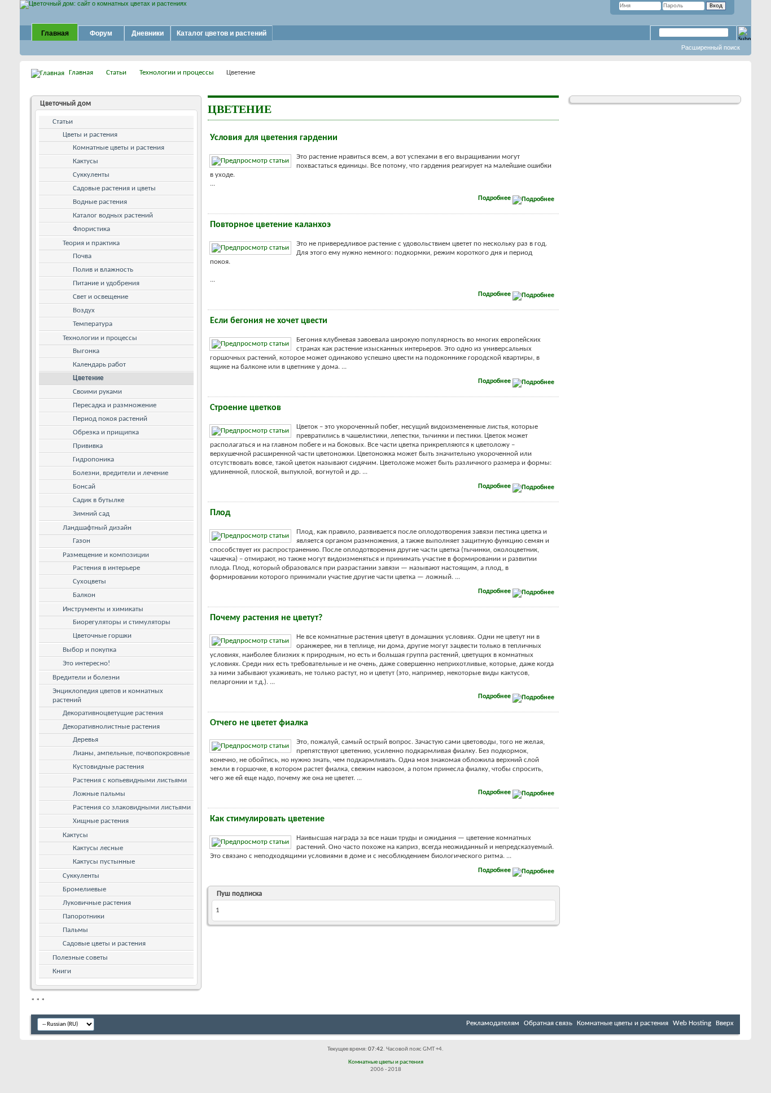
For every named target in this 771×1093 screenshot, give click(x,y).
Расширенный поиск (710, 47)
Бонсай (84, 486)
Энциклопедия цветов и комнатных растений (107, 695)
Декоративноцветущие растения (113, 713)
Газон (81, 541)
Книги (61, 971)
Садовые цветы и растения (104, 943)
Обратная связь (548, 1023)
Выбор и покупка (89, 650)
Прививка (88, 446)
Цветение (88, 378)
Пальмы (75, 930)
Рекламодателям (492, 1023)
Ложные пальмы (99, 794)
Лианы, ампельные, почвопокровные (131, 753)
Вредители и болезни (86, 677)
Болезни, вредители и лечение (120, 473)
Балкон (84, 595)
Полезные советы (80, 957)
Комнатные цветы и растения (118, 147)
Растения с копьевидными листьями (130, 780)
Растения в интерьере (106, 568)
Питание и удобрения (106, 283)
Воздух (84, 310)
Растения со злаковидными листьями (132, 807)
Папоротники (83, 916)
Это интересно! (86, 663)
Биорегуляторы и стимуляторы (121, 622)
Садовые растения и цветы (114, 188)
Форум (101, 33)
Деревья (85, 739)
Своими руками (97, 391)
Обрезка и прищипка (106, 432)
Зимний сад (91, 513)
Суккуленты (91, 174)
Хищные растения (101, 821)
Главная (55, 33)
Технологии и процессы (176, 72)
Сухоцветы (89, 581)
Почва (82, 256)
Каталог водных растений (113, 215)
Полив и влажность (103, 269)
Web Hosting (692, 1023)
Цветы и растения (90, 134)
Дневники (148, 33)
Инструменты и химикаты (103, 609)
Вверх (725, 1023)
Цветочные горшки (102, 635)
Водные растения (100, 202)
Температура (92, 324)
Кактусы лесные (98, 848)
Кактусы (85, 161)
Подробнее (495, 198)
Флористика (91, 229)
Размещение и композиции (106, 555)
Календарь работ (99, 364)
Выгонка (86, 351)
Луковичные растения (97, 903)
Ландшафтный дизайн (97, 528)
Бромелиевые (84, 889)
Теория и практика (91, 243)
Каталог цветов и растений (221, 33)
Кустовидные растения (108, 766)
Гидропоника (93, 459)
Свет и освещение (100, 297)
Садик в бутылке (98, 500)
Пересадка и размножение (114, 405)
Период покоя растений (110, 419)
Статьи (116, 72)
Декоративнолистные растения (111, 726)
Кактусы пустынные (104, 861)
